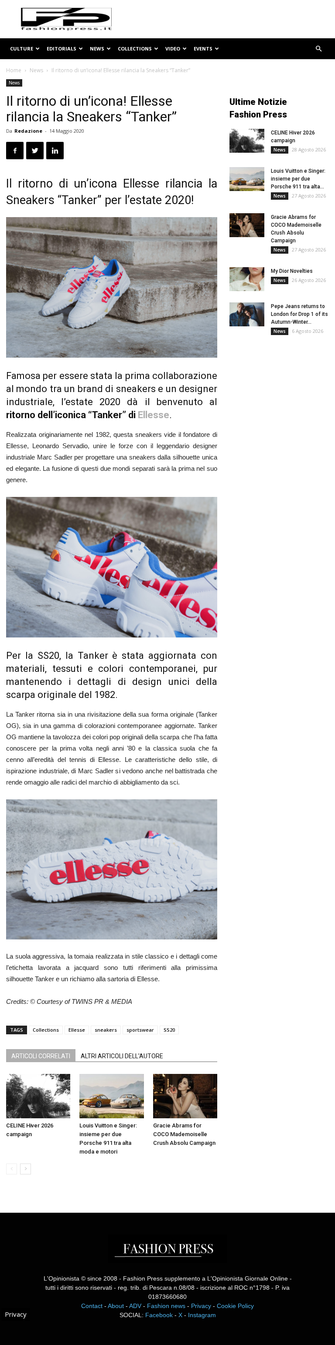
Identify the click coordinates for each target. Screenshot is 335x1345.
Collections (135, 48)
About (116, 1305)
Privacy (201, 1305)
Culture (21, 48)
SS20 (169, 1029)
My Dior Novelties (292, 271)
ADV (135, 1305)
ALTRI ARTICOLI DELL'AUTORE (122, 1056)
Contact (92, 1305)
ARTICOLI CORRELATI (40, 1056)
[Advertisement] (282, 401)
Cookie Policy (235, 1305)
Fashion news (166, 1305)
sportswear (140, 1029)
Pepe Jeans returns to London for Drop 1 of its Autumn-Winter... (299, 314)
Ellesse (153, 414)
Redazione (28, 130)
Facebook (159, 1314)
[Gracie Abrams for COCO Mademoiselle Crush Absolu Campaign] (185, 1096)
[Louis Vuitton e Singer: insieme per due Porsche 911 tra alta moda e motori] (111, 1096)
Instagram (202, 1314)
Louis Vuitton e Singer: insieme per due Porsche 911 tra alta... (298, 179)
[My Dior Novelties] (246, 279)
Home (13, 70)
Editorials (61, 48)
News (97, 48)
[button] (318, 49)
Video (172, 48)
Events (203, 48)
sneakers (106, 1029)
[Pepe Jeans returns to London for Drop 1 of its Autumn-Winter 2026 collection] (246, 314)
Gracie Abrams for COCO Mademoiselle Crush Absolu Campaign (184, 1134)
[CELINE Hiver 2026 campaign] (38, 1096)
